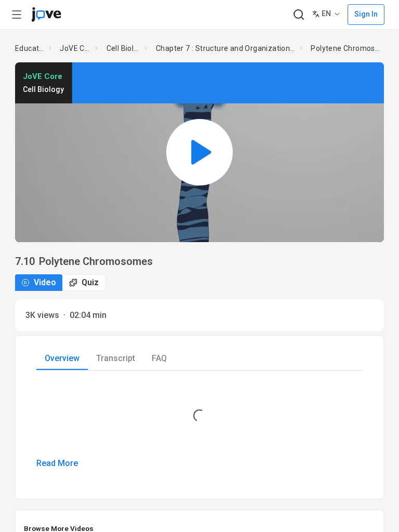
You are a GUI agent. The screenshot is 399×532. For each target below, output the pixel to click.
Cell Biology (124, 48)
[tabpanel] (199, 426)
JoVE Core (75, 48)
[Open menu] (16, 14)
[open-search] (298, 14)
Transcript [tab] (115, 358)
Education (30, 48)
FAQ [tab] (159, 358)
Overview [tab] (62, 358)
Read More (57, 463)
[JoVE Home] (46, 14)
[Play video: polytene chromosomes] (199, 152)
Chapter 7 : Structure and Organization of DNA (226, 48)
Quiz (90, 282)
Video (45, 282)
